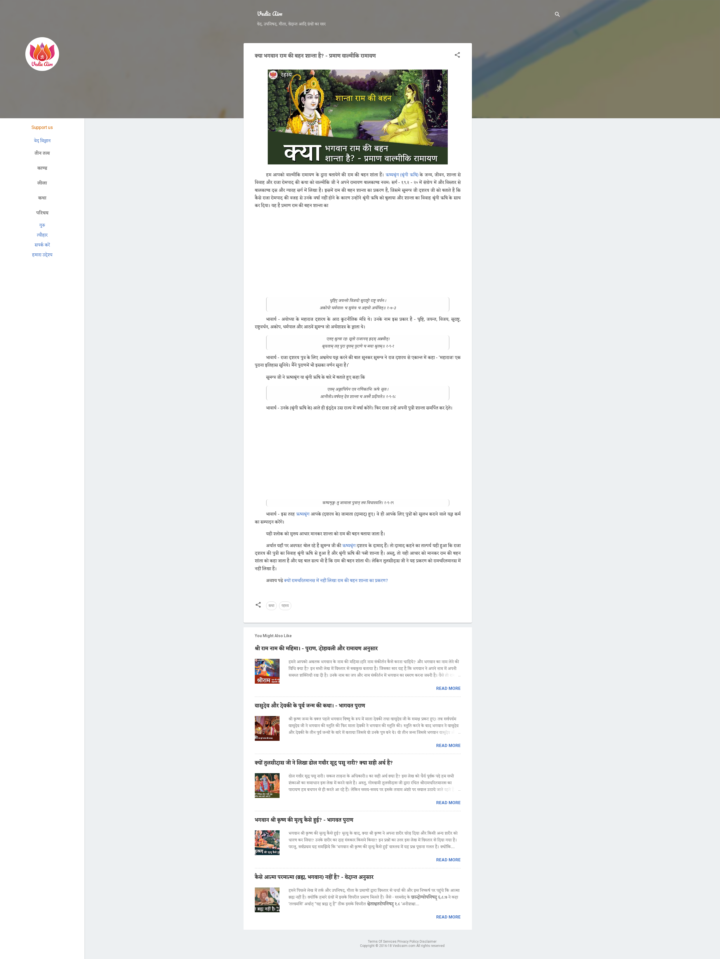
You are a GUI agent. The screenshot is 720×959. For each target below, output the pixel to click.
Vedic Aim (269, 13)
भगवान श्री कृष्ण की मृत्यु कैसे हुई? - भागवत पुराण (304, 820)
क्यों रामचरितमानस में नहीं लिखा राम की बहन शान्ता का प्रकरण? (336, 581)
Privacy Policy (408, 942)
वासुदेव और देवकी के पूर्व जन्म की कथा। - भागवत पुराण (310, 705)
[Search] (557, 15)
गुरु (42, 225)
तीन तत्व (42, 153)
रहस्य (285, 606)
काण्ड (42, 168)
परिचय (42, 213)
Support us (42, 127)
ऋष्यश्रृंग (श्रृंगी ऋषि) (402, 175)
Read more (448, 688)
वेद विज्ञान (42, 141)
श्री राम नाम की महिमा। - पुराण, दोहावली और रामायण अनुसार (316, 648)
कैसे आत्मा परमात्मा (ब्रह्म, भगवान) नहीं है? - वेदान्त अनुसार (314, 877)
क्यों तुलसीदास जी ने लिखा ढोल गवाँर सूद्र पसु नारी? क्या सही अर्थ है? (324, 763)
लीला (42, 183)
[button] (457, 56)
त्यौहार (42, 235)
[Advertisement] (518, 127)
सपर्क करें (42, 245)
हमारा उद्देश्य (42, 255)
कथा (271, 606)
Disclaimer (428, 942)
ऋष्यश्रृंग (302, 514)
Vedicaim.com (404, 946)
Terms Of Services (382, 942)
